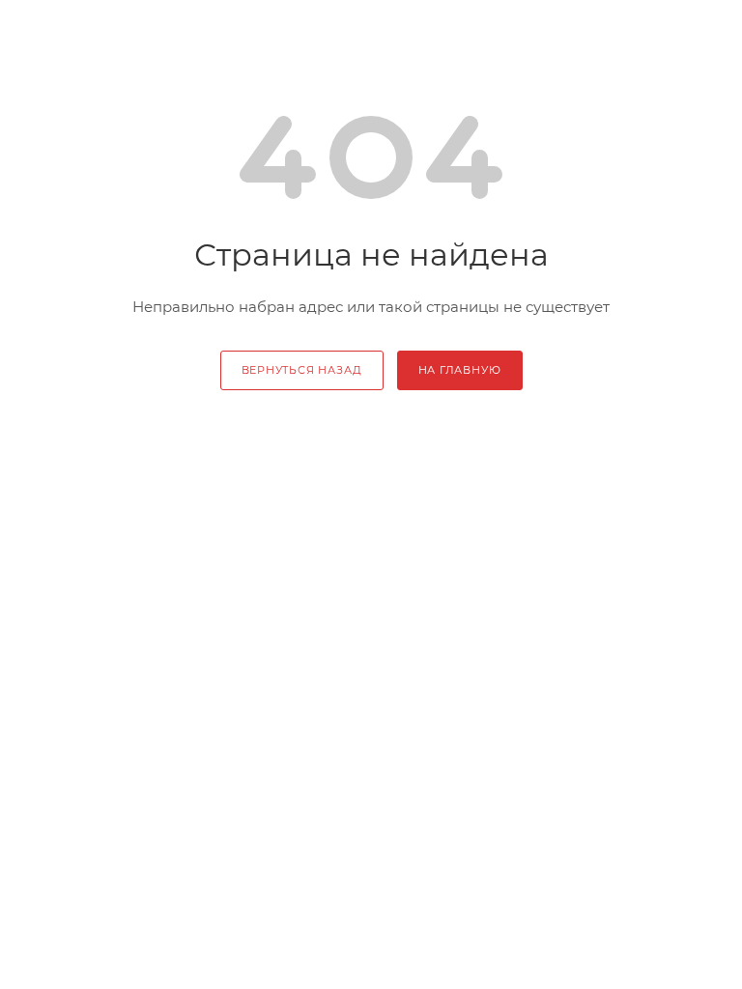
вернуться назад (302, 370)
